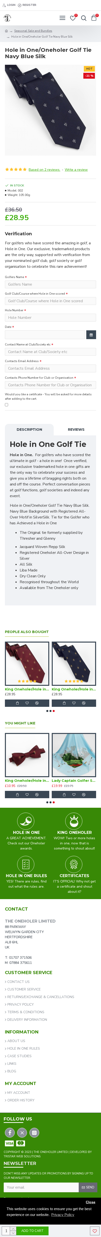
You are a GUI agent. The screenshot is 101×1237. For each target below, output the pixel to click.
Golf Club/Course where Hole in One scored (35, 294)
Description (29, 429)
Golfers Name (14, 277)
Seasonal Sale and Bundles (33, 31)
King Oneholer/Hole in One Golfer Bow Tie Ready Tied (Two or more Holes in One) (27, 780)
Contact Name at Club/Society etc (27, 344)
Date (8, 327)
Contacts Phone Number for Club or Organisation (39, 378)
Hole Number (14, 310)
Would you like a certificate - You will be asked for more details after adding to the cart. (48, 396)
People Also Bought (27, 632)
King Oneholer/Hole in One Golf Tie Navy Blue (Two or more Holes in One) (74, 689)
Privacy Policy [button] (62, 1215)
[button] (47, 711)
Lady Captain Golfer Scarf (74, 780)
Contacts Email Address (22, 361)
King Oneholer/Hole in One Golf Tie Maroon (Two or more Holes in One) (27, 689)
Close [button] (90, 1202)
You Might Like (20, 723)
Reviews (76, 429)
